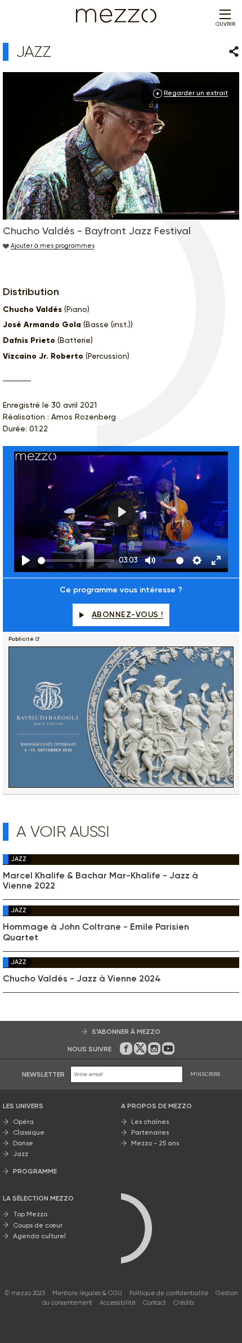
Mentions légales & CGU (87, 1293)
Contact (154, 1302)
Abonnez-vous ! (127, 614)
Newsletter (43, 1074)
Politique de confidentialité (168, 1293)
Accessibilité (118, 1302)
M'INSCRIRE (205, 1074)
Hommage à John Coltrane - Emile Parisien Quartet (96, 932)
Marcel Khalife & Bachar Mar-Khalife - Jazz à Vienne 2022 (100, 881)
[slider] (76, 560)
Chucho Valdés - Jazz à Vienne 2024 (82, 979)
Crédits (183, 1302)
